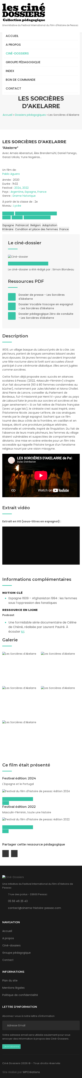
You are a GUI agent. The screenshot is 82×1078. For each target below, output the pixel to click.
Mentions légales (13, 988)
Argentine (16, 192)
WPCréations (31, 1072)
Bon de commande (20, 80)
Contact (13, 88)
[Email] (5, 853)
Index (10, 71)
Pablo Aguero (11, 174)
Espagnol (8, 213)
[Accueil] (23, 12)
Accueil (12, 36)
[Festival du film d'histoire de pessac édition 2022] (41, 819)
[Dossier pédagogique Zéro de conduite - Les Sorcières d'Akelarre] (12, 316)
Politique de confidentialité (20, 995)
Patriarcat (22, 225)
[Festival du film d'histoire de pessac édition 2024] (41, 791)
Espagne (30, 192)
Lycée (17, 206)
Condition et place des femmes (36, 229)
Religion (36, 225)
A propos (13, 44)
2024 (17, 188)
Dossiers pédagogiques (30, 115)
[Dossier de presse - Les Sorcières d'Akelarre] (12, 297)
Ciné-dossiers (17, 53)
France (42, 192)
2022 (25, 188)
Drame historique (24, 196)
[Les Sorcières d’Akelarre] (21, 669)
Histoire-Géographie (37, 217)
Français (17, 217)
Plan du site (10, 980)
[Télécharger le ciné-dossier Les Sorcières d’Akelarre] (27, 257)
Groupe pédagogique (23, 62)
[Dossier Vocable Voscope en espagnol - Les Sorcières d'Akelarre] (12, 306)
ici (22, 631)
